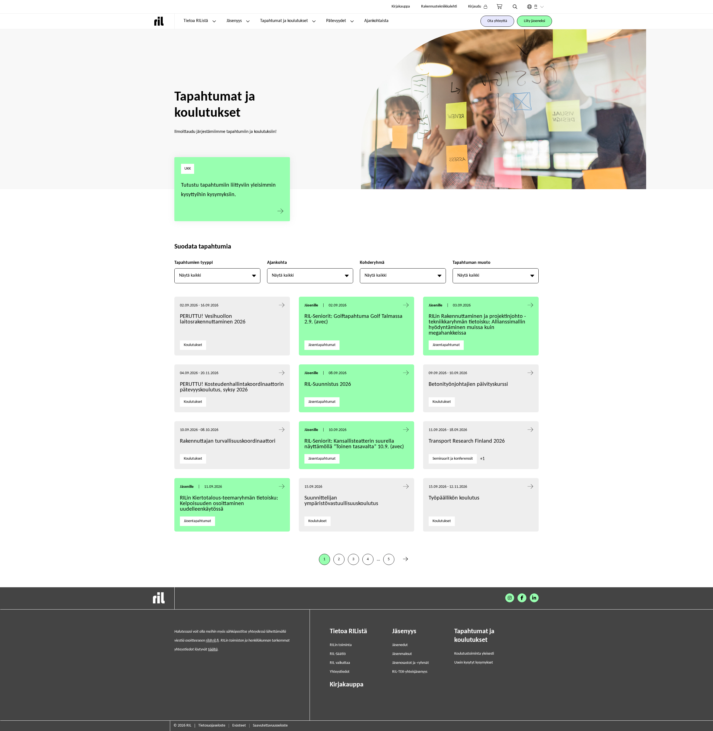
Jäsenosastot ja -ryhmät (410, 663)
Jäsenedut (400, 645)
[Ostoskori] (499, 6)
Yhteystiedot (340, 672)
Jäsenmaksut (402, 654)
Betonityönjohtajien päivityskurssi (469, 384)
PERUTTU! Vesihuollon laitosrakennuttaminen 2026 (212, 319)
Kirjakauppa (401, 6)
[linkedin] (534, 597)
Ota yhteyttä (497, 21)
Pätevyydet (336, 21)
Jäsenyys (234, 21)
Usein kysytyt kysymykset (473, 663)
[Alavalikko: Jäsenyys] (248, 21)
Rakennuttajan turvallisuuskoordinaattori (227, 441)
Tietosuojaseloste (211, 725)
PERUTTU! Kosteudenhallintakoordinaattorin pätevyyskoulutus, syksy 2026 (232, 387)
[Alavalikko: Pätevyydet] (352, 21)
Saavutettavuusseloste (270, 725)
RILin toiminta (341, 645)
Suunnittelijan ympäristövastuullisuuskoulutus (341, 500)
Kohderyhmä (372, 262)
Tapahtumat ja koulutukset (284, 21)
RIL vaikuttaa (340, 663)
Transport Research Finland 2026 (467, 441)
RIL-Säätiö (338, 654)
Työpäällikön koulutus (454, 498)
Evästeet (239, 725)
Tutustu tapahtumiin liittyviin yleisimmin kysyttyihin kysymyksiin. (228, 190)
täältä (213, 649)
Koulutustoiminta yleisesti (474, 654)
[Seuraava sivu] (405, 559)
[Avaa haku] (515, 6)
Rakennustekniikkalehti (439, 6)
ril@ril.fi (212, 641)
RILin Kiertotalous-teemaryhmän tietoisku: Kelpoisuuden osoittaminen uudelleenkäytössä (229, 503)
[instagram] (509, 597)
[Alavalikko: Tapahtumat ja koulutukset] (314, 21)
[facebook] (521, 597)
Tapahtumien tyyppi (193, 262)
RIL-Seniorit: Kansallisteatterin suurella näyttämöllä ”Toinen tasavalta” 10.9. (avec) (354, 444)
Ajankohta (277, 262)
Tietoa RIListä (196, 21)
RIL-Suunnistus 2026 (327, 384)
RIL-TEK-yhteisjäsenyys (409, 672)
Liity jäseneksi (534, 21)
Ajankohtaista (376, 21)
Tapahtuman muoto (471, 262)
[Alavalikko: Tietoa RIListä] (214, 21)
